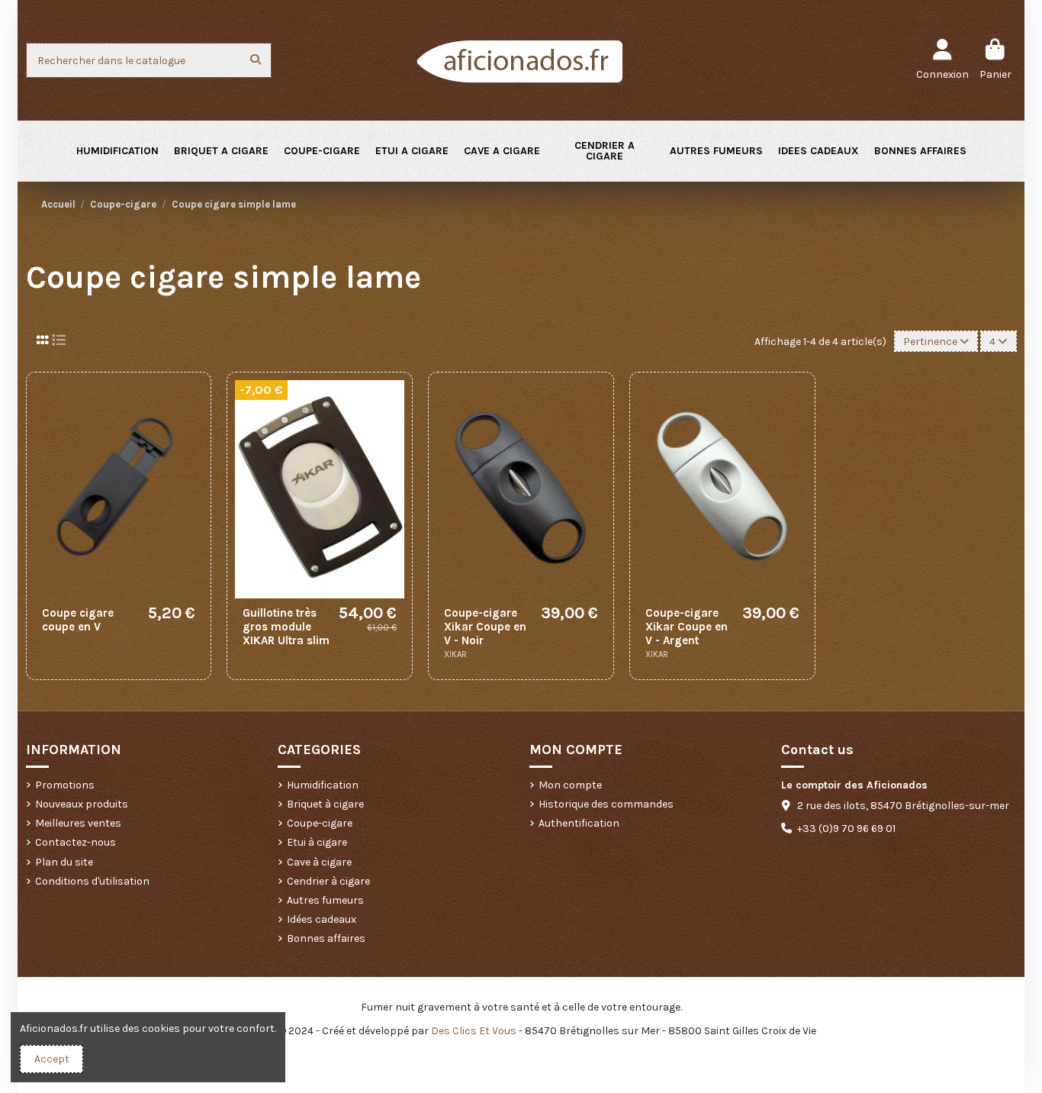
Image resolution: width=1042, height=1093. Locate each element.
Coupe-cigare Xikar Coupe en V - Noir (485, 626)
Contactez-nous (75, 842)
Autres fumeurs (325, 900)
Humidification (323, 785)
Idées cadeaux (321, 919)
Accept (51, 1059)
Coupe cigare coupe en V (78, 620)
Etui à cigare (317, 842)
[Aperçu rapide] (190, 455)
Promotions (65, 785)
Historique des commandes (606, 804)
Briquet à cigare (325, 804)
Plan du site (64, 862)
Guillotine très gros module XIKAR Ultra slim (286, 626)
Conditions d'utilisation (92, 881)
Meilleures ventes (78, 823)
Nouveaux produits (81, 804)
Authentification (579, 823)
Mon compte (570, 785)
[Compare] (190, 429)
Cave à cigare (319, 862)
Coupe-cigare (319, 823)
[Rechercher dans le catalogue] (256, 60)
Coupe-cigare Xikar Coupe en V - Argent (686, 626)
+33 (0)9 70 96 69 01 (846, 828)
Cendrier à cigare (328, 881)
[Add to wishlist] (190, 402)
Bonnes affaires (326, 938)
